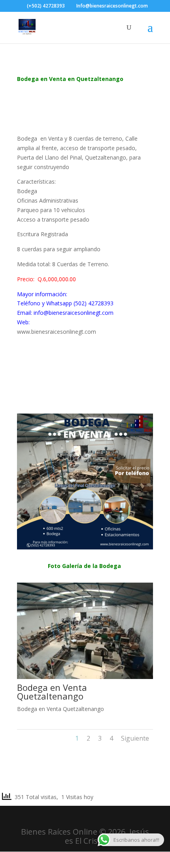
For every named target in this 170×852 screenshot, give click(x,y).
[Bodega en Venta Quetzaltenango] (85, 677)
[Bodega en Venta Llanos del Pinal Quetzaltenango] (85, 547)
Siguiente (135, 738)
